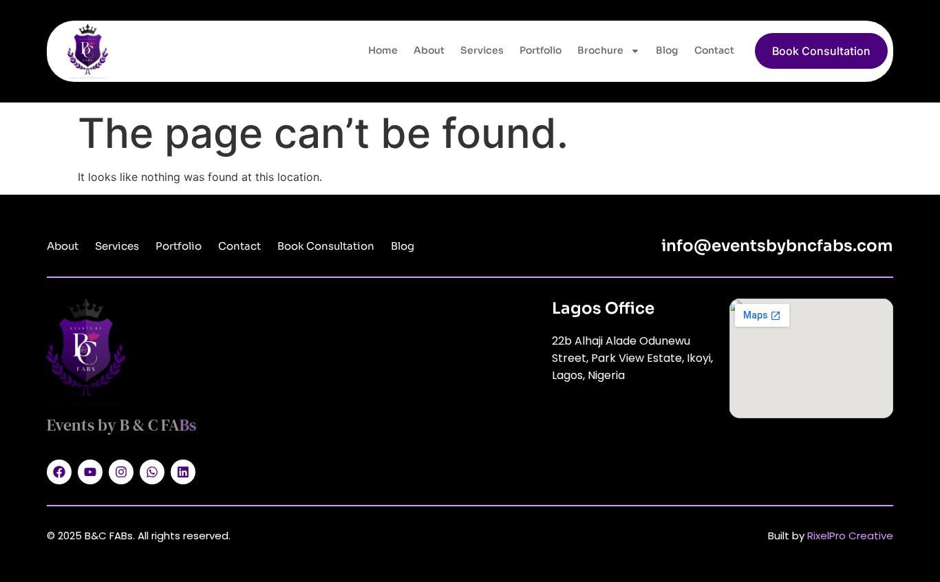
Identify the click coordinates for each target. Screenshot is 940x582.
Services (482, 50)
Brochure (600, 50)
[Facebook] (59, 472)
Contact (714, 50)
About (429, 50)
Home (383, 50)
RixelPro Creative (850, 535)
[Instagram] (121, 472)
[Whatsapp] (152, 472)
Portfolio (541, 50)
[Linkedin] (183, 472)
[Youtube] (90, 472)
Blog (667, 50)
